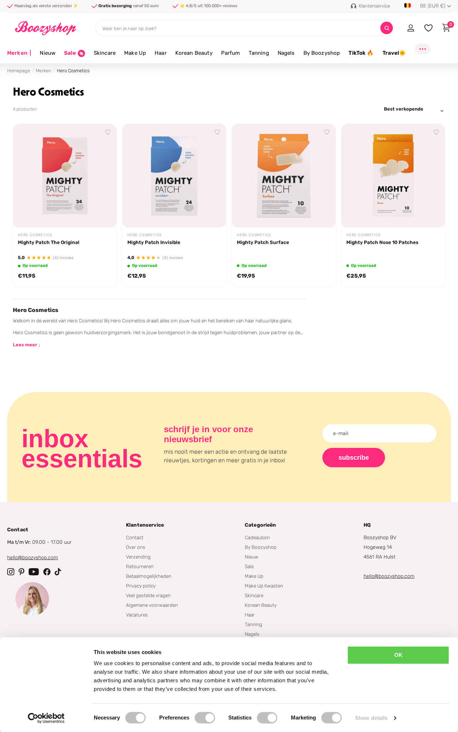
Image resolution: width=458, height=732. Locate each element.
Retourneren (140, 566)
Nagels (286, 53)
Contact (134, 537)
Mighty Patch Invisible (153, 242)
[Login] (410, 27)
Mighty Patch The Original (48, 242)
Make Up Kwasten (264, 586)
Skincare (105, 53)
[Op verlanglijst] (108, 132)
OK (398, 655)
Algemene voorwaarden (152, 605)
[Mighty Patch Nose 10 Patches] (393, 176)
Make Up (135, 53)
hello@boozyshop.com (32, 558)
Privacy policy (141, 586)
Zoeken (386, 28)
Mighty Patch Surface (263, 242)
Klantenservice (145, 525)
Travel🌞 (394, 53)
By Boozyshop (321, 53)
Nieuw (47, 53)
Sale (249, 566)
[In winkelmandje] (102, 214)
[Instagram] (10, 571)
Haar (161, 53)
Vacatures (137, 615)
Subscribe (353, 457)
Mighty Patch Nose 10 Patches (382, 242)
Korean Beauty (194, 53)
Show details (371, 718)
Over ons (135, 547)
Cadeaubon (257, 537)
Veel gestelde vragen (148, 595)
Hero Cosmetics (35, 235)
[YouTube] (34, 571)
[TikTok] (58, 571)
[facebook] (46, 571)
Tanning (259, 53)
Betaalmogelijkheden (148, 576)
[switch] (205, 717)
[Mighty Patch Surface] (284, 176)
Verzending (138, 557)
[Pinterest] (21, 571)
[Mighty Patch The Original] (65, 176)
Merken (19, 53)
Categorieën (260, 525)
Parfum (230, 53)
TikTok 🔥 (361, 53)
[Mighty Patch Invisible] (174, 176)
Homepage (18, 70)
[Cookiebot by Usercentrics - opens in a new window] (46, 718)
